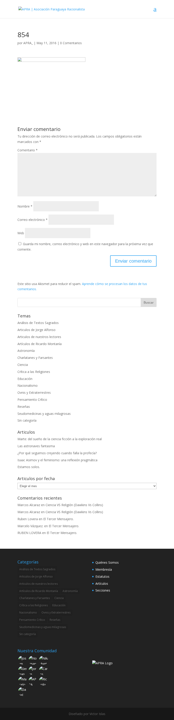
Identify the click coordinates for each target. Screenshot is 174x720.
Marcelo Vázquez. (30, 526)
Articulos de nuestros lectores (39, 337)
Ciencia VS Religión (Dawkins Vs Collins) (74, 505)
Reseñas (23, 406)
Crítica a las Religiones (33, 372)
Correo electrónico (32, 219)
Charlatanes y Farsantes (35, 357)
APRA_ (28, 43)
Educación (24, 379)
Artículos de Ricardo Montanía (39, 344)
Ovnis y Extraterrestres (34, 392)
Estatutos (102, 576)
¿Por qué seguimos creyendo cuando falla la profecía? (57, 453)
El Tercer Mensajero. (58, 519)
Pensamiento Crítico (32, 399)
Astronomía (26, 350)
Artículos (101, 583)
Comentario (27, 150)
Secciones (102, 590)
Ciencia (22, 364)
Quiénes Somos (107, 562)
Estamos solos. (28, 467)
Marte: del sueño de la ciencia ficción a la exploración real (59, 439)
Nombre (24, 206)
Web (20, 233)
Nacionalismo (27, 385)
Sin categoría (26, 420)
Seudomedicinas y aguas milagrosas (44, 413)
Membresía (103, 569)
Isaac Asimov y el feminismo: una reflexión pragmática (57, 460)
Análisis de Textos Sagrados (38, 323)
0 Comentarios (71, 43)
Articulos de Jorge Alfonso (36, 330)
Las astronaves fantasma (36, 446)
